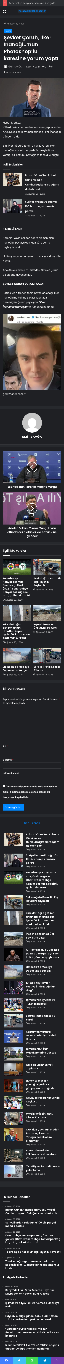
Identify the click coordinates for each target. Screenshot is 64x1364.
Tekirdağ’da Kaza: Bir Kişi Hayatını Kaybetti (47, 582)
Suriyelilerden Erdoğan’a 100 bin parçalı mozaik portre (41, 206)
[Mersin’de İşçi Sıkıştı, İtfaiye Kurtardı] (13, 1118)
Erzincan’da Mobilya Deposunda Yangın (16, 668)
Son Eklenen (32, 823)
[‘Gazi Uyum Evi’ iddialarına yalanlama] (13, 1171)
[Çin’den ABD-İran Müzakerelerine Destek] (13, 1053)
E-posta (8, 759)
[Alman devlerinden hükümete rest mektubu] (13, 1155)
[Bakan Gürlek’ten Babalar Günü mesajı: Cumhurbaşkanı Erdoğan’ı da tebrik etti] (12, 179)
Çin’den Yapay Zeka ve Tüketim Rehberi (40, 1002)
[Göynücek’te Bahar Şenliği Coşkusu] (13, 1102)
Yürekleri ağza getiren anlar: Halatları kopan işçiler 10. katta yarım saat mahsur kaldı (17, 631)
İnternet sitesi (11, 773)
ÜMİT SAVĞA (15, 66)
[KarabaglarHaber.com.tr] (32, 11)
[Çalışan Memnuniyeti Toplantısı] (13, 1069)
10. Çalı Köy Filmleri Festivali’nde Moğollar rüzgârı (40, 986)
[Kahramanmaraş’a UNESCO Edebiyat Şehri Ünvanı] (13, 1036)
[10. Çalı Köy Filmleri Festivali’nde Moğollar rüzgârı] (13, 987)
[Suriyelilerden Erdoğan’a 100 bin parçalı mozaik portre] (12, 206)
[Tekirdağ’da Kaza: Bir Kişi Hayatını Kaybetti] (47, 567)
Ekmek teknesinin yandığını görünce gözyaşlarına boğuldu (40, 1084)
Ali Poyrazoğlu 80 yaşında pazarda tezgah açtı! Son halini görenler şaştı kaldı (42, 953)
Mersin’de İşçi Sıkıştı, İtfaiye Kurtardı (39, 1115)
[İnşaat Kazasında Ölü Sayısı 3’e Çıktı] (47, 613)
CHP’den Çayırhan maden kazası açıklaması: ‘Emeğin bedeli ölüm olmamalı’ (42, 1135)
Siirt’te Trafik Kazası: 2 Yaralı (46, 668)
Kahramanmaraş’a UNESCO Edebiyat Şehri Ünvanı (41, 1035)
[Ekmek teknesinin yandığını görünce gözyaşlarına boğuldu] (13, 1085)
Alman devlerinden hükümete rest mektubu (41, 1152)
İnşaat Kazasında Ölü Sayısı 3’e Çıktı (45, 626)
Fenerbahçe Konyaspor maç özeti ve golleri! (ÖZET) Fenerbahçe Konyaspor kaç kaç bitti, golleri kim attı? (16, 587)
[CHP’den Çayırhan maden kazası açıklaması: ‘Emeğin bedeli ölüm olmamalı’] (13, 1134)
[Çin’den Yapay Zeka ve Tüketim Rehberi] (13, 1005)
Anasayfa (11, 23)
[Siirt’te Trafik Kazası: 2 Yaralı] (47, 655)
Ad (5, 746)
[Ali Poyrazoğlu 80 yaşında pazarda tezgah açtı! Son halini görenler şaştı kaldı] (13, 954)
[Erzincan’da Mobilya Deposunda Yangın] (17, 655)
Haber (22, 23)
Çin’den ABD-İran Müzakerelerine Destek (41, 1050)
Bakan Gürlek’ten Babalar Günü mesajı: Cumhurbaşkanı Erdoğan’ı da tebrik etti (43, 840)
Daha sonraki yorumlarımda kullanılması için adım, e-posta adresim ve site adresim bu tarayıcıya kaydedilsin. (30, 792)
